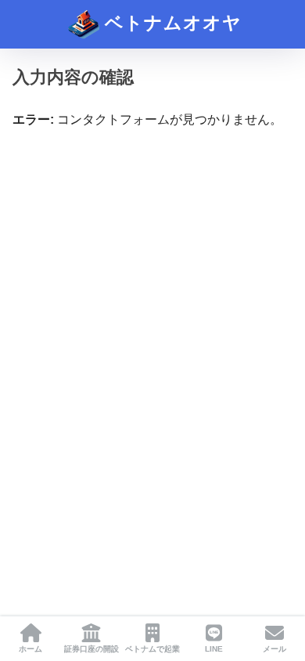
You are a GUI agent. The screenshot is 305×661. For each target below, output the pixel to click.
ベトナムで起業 (152, 649)
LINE (214, 649)
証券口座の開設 (91, 649)
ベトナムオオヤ (170, 23)
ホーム (30, 649)
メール (274, 649)
